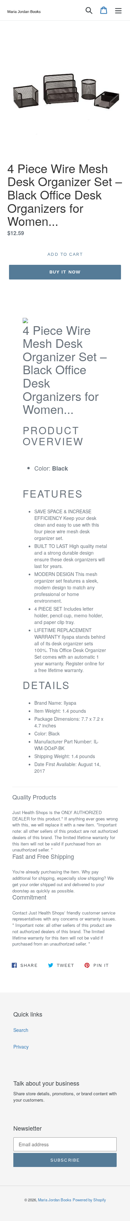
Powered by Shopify (89, 1199)
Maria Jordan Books (54, 1199)
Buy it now (65, 271)
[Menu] (118, 10)
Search (20, 1030)
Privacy (21, 1046)
